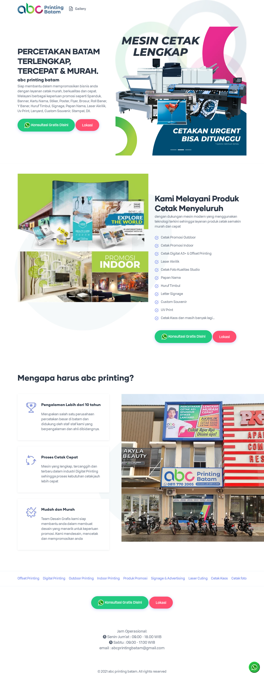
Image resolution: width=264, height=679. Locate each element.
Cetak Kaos (219, 578)
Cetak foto (238, 578)
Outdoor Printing (81, 578)
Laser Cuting (198, 578)
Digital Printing (54, 578)
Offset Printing (28, 578)
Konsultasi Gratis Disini (49, 124)
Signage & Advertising (168, 578)
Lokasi (87, 125)
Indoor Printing (108, 578)
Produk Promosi (135, 578)
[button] (125, 91)
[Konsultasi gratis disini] (254, 667)
